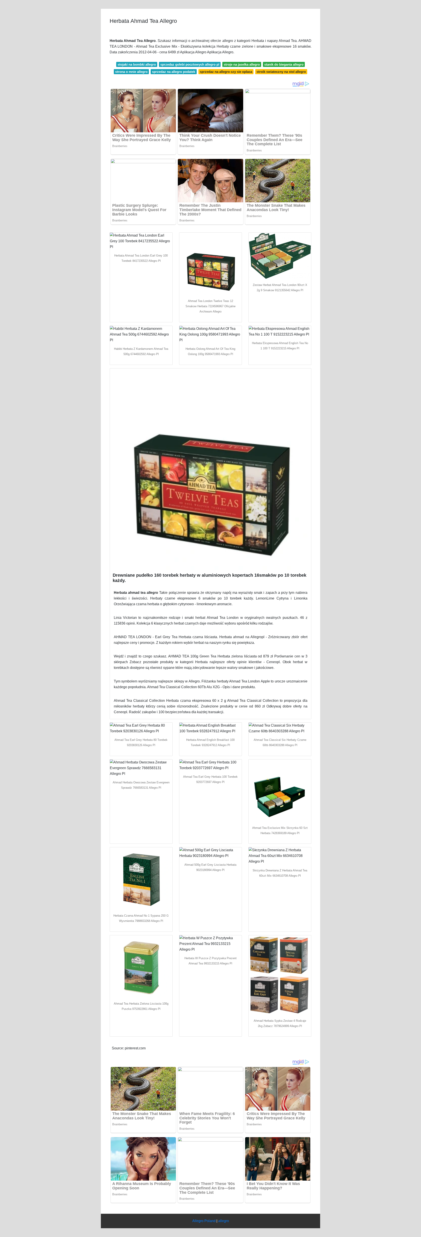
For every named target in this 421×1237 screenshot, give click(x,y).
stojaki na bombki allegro (137, 64)
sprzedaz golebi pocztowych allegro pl (189, 64)
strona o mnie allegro (131, 72)
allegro (223, 1221)
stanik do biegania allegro (283, 64)
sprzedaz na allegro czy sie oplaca (226, 72)
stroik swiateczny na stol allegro (281, 72)
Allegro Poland (204, 1221)
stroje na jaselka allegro (242, 64)
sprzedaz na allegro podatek (173, 72)
